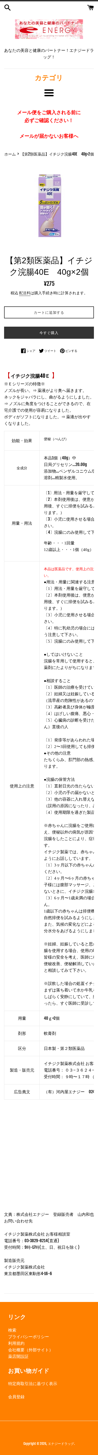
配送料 (24, 292)
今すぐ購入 (49, 332)
